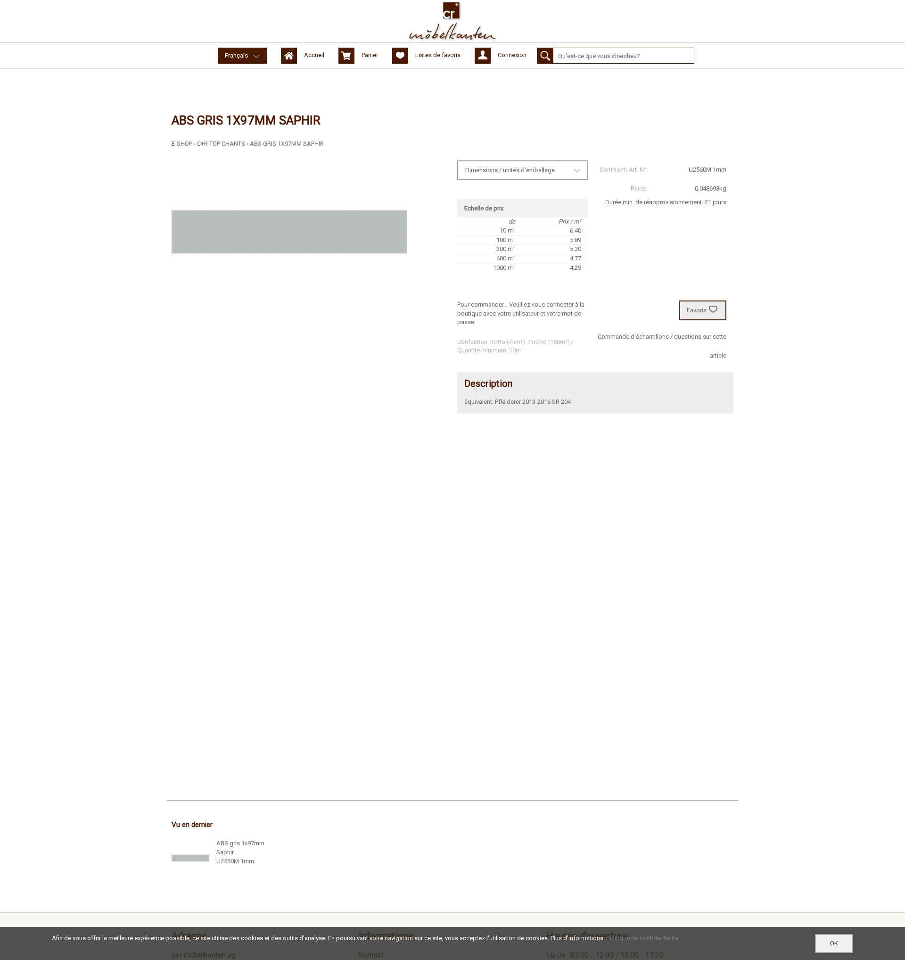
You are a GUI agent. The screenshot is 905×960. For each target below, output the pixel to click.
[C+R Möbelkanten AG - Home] (452, 21)
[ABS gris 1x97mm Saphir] (190, 858)
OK (834, 943)
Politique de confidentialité (642, 938)
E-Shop (182, 143)
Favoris (697, 310)
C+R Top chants (221, 143)
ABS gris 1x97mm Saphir (287, 143)
